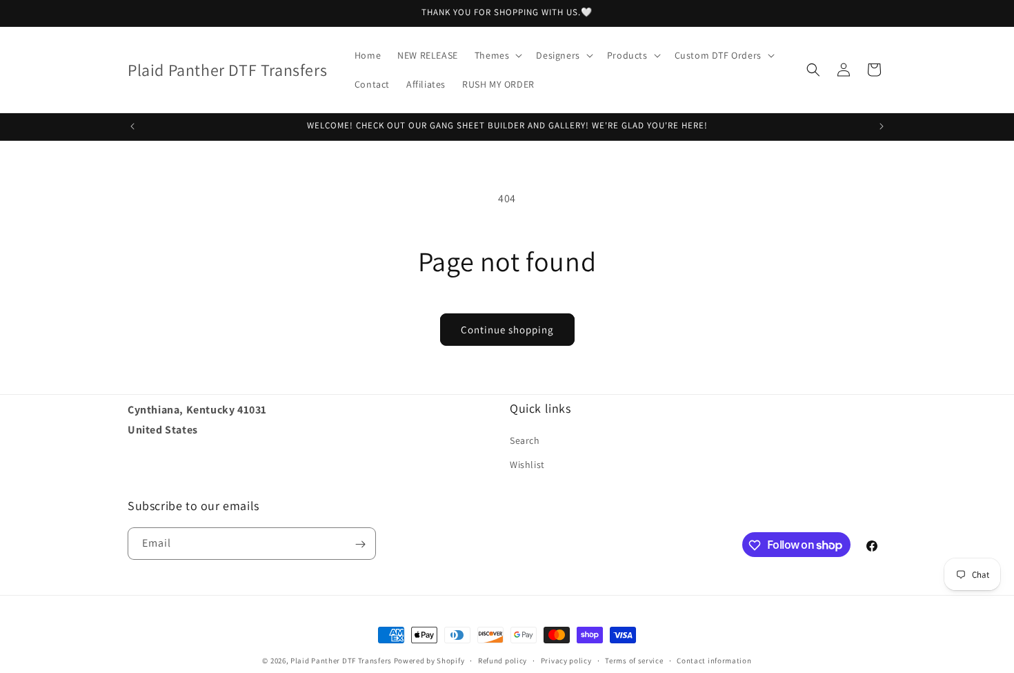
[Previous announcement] (132, 126)
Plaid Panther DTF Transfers (341, 660)
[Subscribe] (360, 544)
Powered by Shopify (429, 660)
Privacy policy (566, 660)
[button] (497, 55)
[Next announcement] (881, 126)
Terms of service (634, 660)
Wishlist (527, 464)
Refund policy (502, 660)
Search (525, 440)
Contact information (714, 660)
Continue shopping (507, 329)
